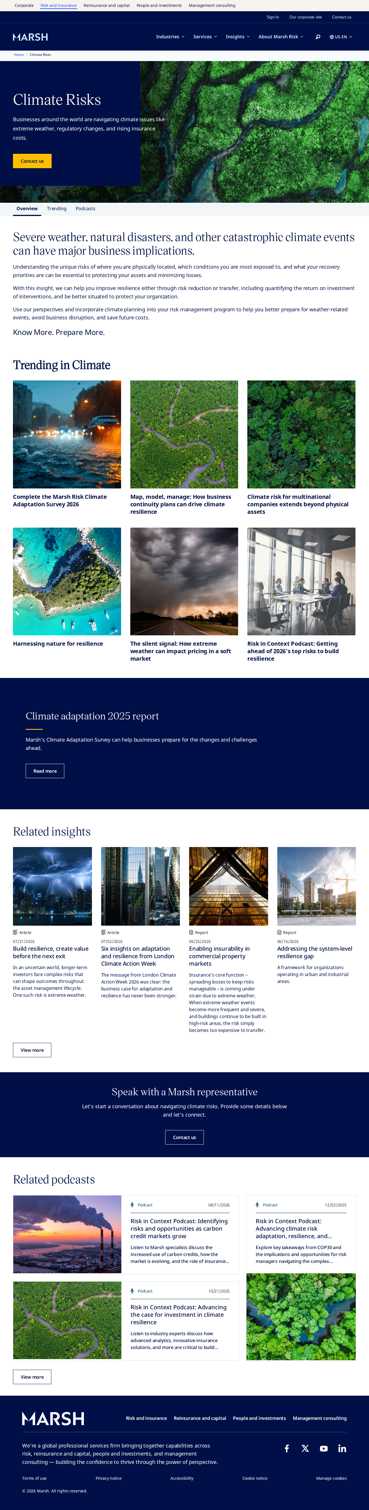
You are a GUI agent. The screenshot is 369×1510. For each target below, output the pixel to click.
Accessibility (181, 1478)
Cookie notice (255, 1478)
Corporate (24, 5)
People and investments (159, 5)
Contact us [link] (341, 17)
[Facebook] (287, 1448)
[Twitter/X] (305, 1448)
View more (32, 1050)
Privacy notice (109, 1478)
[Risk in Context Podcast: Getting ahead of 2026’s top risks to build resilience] (301, 582)
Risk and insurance (59, 5)
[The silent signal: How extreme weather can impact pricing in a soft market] (184, 582)
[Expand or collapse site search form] (318, 37)
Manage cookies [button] (331, 1478)
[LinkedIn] (342, 1448)
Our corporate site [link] (305, 17)
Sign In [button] (273, 17)
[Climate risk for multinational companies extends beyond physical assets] (301, 434)
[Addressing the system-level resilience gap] (316, 886)
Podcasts (85, 208)
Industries (167, 36)
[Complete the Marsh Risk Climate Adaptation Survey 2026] (67, 434)
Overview (27, 208)
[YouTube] (324, 1448)
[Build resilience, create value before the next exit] (52, 886)
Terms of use (34, 1478)
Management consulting (212, 5)
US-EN (341, 36)
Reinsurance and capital (107, 5)
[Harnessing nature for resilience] (67, 582)
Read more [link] (45, 771)
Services (202, 36)
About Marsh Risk (278, 36)
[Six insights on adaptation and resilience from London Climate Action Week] (140, 886)
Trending (57, 208)
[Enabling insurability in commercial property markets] (228, 886)
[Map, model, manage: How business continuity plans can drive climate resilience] (184, 434)
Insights (235, 36)
